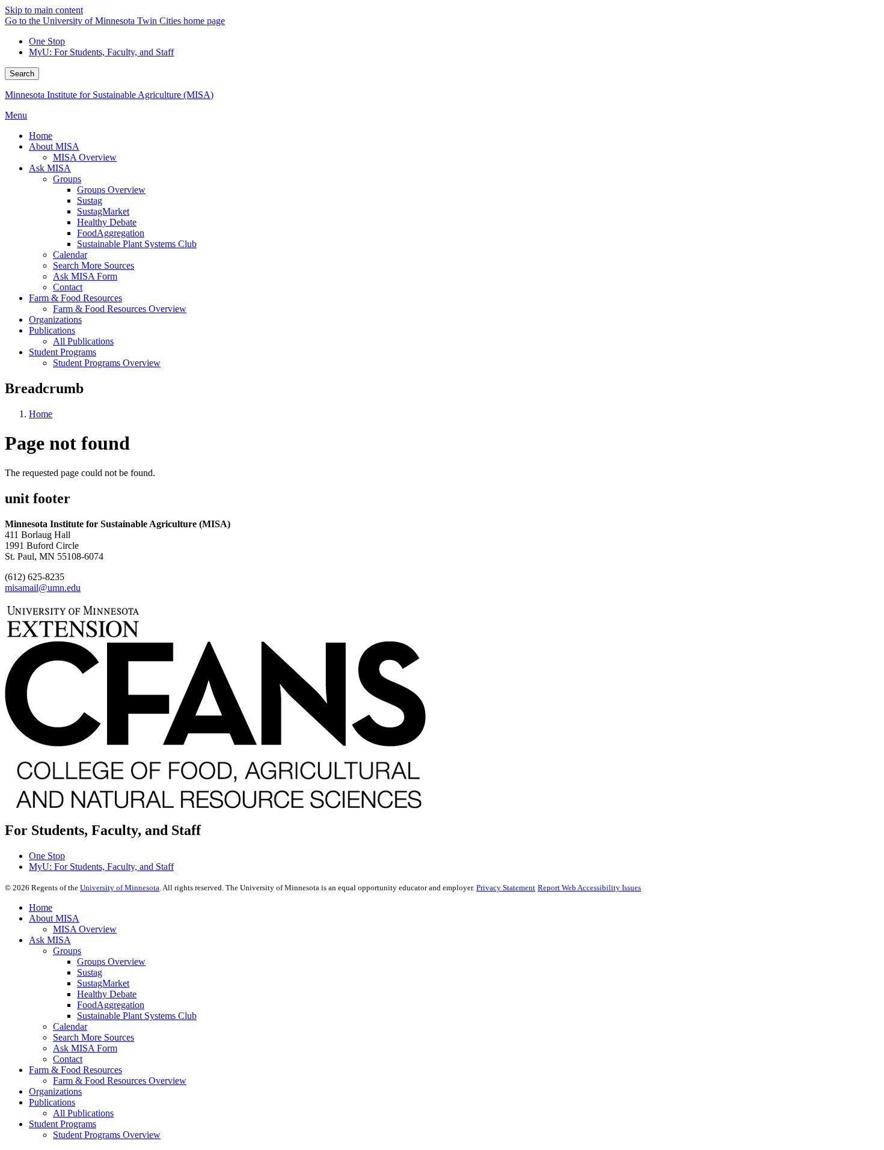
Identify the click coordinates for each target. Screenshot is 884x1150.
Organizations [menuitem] (55, 319)
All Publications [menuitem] (83, 341)
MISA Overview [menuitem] (85, 157)
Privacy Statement (505, 887)
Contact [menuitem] (67, 287)
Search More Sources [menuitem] (93, 265)
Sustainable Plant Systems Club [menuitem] (137, 244)
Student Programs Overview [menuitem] (107, 363)
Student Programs (62, 1124)
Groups (67, 951)
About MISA (54, 918)
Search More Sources (93, 1037)
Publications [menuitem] (52, 330)
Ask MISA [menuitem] (50, 168)
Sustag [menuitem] (89, 200)
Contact (67, 1059)
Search (22, 73)
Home (40, 414)
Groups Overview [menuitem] (111, 190)
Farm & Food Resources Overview (119, 1080)
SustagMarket (103, 983)
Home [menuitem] (40, 135)
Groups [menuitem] (67, 179)
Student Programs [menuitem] (62, 352)
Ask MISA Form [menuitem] (85, 276)
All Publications (83, 1113)
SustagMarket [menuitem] (103, 211)
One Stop (47, 41)
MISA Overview (85, 929)
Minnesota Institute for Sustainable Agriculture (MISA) (109, 95)
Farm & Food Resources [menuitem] (75, 298)
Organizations (55, 1091)
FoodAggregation (110, 1005)
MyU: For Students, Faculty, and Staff (101, 52)
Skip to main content (44, 10)
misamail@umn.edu (43, 588)
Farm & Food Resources (75, 1070)
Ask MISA (50, 940)
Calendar (70, 1026)
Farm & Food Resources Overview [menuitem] (119, 309)
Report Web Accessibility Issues (589, 887)
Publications (52, 1102)
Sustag (89, 972)
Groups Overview (111, 961)
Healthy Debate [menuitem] (107, 222)
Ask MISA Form (85, 1048)
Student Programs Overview (107, 1135)
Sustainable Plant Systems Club (137, 1016)
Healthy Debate (107, 994)
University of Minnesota (119, 887)
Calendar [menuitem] (70, 254)
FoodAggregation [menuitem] (110, 233)
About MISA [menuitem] (54, 146)
